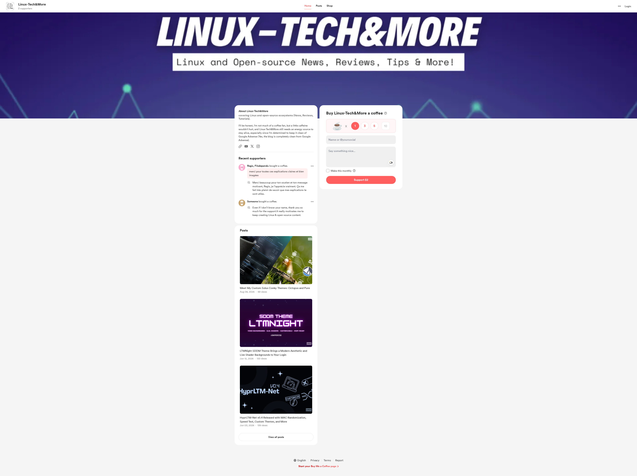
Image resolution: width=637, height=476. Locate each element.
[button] (308, 6)
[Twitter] (252, 146)
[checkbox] (339, 170)
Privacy (315, 460)
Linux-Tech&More (32, 4)
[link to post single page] (276, 265)
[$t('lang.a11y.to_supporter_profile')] (248, 182)
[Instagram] (258, 146)
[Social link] (240, 146)
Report (339, 460)
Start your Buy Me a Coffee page (317, 466)
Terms (327, 460)
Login (628, 6)
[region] (360, 147)
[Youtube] (246, 146)
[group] (276, 265)
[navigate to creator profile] (10, 6)
